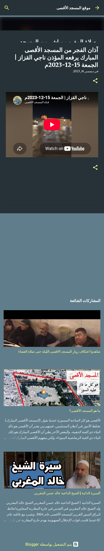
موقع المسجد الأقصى (73, 7)
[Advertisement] (52, 252)
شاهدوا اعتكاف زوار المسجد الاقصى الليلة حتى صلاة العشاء (59, 351)
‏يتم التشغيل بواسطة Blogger (49, 544)
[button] (95, 81)
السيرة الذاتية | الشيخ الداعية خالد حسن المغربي (67, 493)
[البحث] (7, 8)
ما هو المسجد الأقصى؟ (84, 411)
